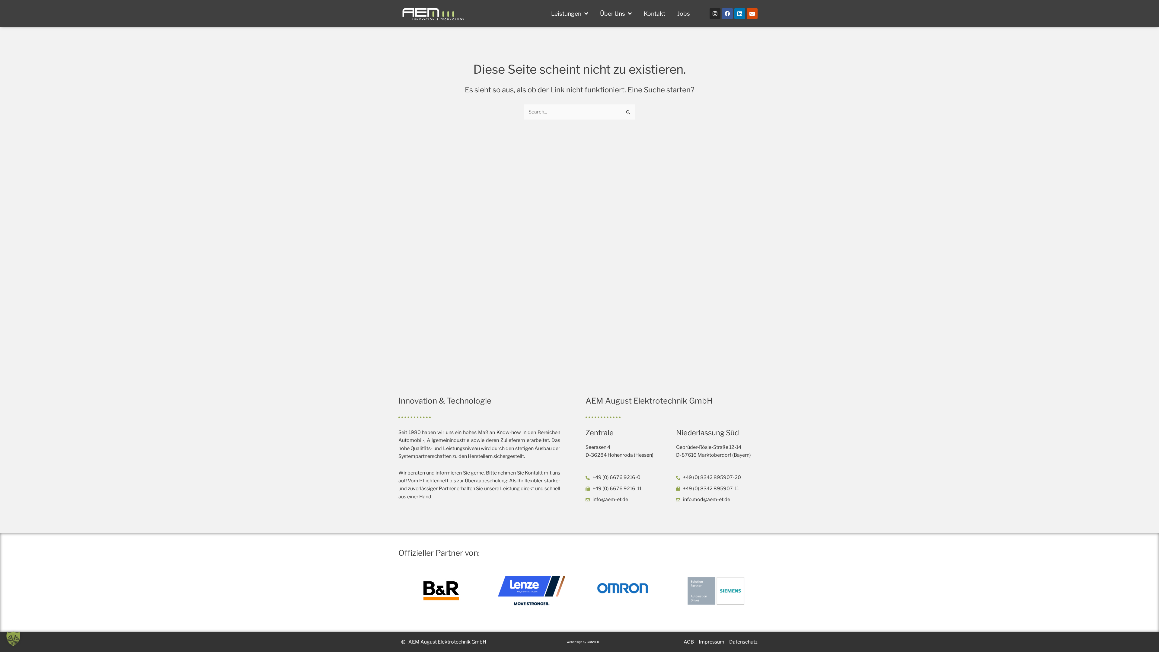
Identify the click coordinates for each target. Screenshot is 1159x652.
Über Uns (612, 13)
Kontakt (654, 13)
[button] (13, 638)
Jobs (683, 13)
